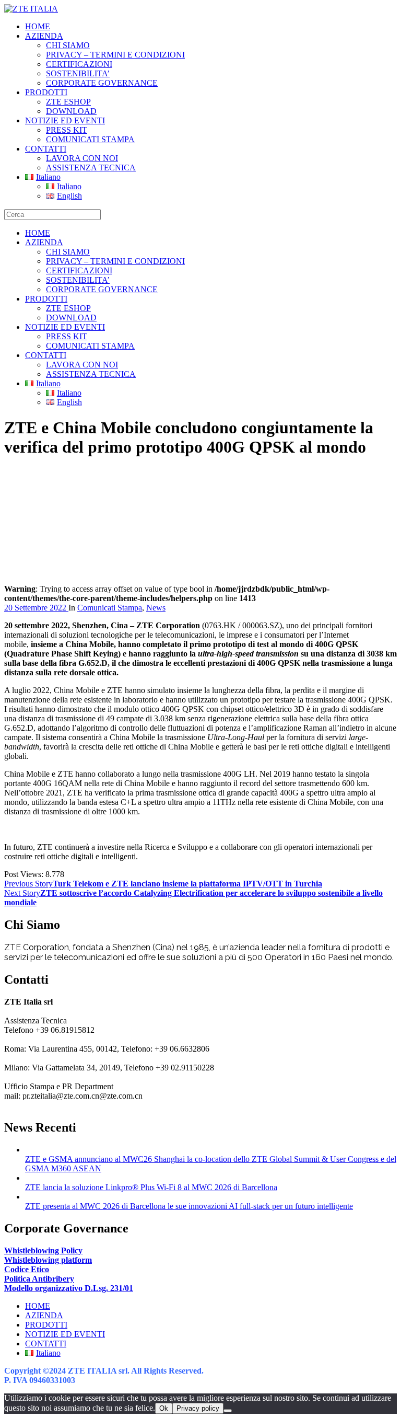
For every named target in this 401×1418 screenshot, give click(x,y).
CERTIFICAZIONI (79, 64)
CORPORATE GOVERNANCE (102, 82)
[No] (227, 1410)
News (156, 607)
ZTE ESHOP (68, 101)
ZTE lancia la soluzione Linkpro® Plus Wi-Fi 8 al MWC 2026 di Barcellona (151, 1187)
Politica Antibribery (39, 1278)
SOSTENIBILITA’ (78, 73)
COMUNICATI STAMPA (90, 139)
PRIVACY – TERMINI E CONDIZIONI (115, 54)
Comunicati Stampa (109, 607)
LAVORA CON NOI (82, 158)
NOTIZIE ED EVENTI (65, 120)
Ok (163, 1408)
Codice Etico (26, 1269)
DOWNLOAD (71, 111)
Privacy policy (197, 1408)
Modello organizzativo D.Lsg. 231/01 (68, 1288)
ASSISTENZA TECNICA (91, 167)
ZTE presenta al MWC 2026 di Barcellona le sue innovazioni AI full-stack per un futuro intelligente (189, 1206)
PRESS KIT (66, 129)
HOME (37, 26)
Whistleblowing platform (48, 1259)
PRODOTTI (46, 92)
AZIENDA (44, 35)
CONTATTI (45, 148)
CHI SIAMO (68, 45)
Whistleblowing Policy (43, 1250)
